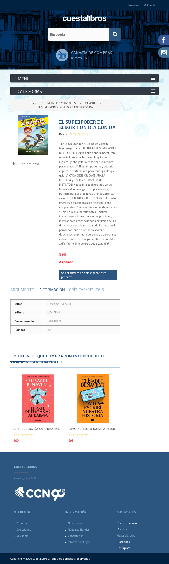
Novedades (75, 523)
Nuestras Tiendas (79, 529)
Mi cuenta (22, 535)
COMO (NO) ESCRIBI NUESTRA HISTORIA (92, 429)
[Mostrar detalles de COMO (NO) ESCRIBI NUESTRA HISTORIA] (92, 398)
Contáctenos (75, 535)
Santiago (123, 529)
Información (52, 289)
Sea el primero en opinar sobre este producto (83, 275)
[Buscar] (115, 34)
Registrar (134, 5)
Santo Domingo (127, 523)
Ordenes (22, 523)
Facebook (124, 541)
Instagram (124, 548)
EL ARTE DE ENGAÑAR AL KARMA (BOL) (36, 429)
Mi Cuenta (150, 5)
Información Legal (79, 542)
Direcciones (23, 529)
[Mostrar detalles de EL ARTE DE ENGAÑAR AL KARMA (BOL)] (37, 398)
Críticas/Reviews (86, 289)
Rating (63, 134)
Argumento (22, 289)
